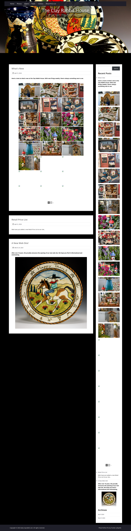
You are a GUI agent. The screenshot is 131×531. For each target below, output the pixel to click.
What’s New (18, 68)
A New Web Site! (20, 243)
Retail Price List (51, 4)
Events (26, 4)
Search (116, 68)
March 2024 (101, 518)
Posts (33, 4)
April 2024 (101, 514)
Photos (19, 4)
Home (12, 4)
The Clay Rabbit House (65, 10)
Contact (40, 4)
